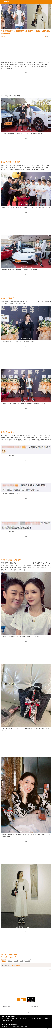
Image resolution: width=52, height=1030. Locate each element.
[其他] (46, 37)
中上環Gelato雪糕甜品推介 (42, 1018)
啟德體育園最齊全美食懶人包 (10, 1018)
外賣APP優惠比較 (8, 1020)
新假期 (48, 36)
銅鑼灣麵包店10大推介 (26, 1018)
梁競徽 (16, 960)
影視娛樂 (3, 36)
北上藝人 (27, 960)
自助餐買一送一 (6, 1027)
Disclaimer (40, 1008)
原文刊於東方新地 (15, 965)
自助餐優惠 (16, 1027)
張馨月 (10, 960)
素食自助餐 (24, 1027)
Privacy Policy (47, 1008)
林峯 (21, 960)
